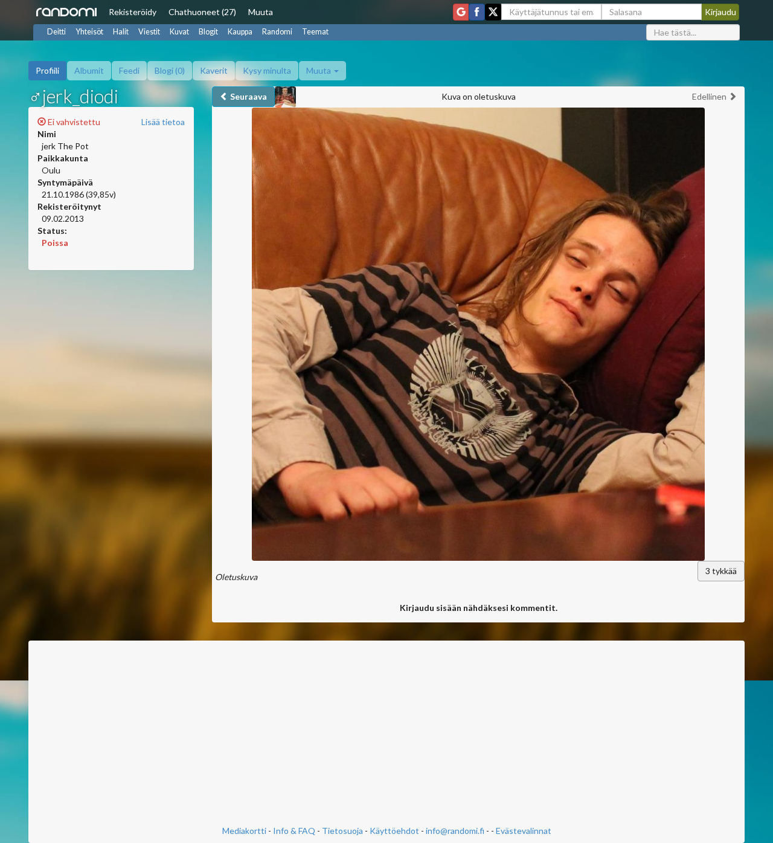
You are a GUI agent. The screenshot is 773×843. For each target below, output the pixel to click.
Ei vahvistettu (73, 122)
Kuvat (179, 31)
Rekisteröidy (132, 12)
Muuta (260, 12)
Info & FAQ (294, 830)
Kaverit (214, 70)
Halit (121, 31)
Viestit (149, 31)
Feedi (129, 70)
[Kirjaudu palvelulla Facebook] (477, 12)
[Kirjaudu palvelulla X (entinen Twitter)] (493, 12)
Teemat (315, 31)
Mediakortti (244, 830)
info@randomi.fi (455, 830)
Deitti (56, 31)
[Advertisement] (386, 734)
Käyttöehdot (394, 830)
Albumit (89, 70)
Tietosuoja (342, 830)
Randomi (277, 31)
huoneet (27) (202, 12)
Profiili (47, 70)
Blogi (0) (170, 70)
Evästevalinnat (523, 830)
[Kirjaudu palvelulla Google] (461, 12)
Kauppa (240, 31)
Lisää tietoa (163, 122)
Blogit (208, 31)
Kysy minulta (267, 70)
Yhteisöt (89, 31)
